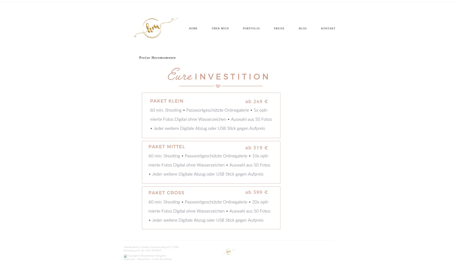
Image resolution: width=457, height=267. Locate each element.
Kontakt (328, 28)
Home (193, 28)
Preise (279, 28)
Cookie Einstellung (161, 259)
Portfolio (251, 28)
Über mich (220, 28)
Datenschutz (143, 259)
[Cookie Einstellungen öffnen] (8, 262)
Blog (303, 28)
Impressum (129, 259)
